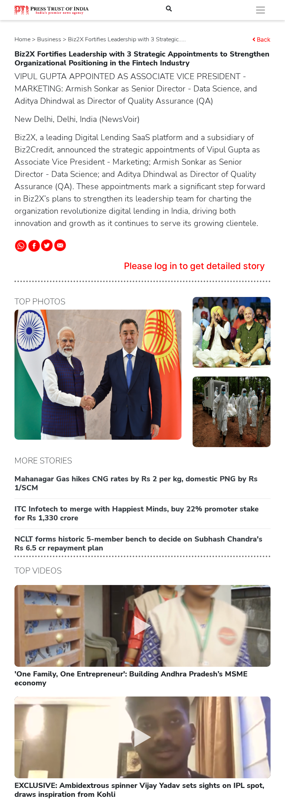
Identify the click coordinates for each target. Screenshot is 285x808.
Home (22, 39)
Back (264, 39)
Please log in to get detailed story (194, 266)
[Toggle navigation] (260, 10)
